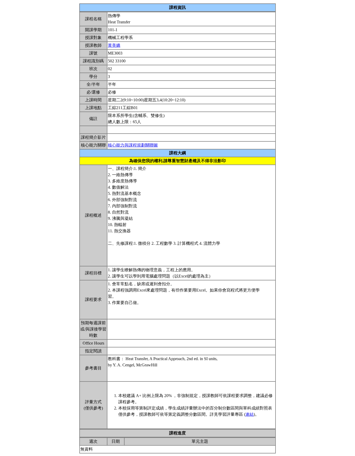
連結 (249, 414)
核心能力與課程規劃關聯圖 (133, 145)
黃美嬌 (114, 45)
